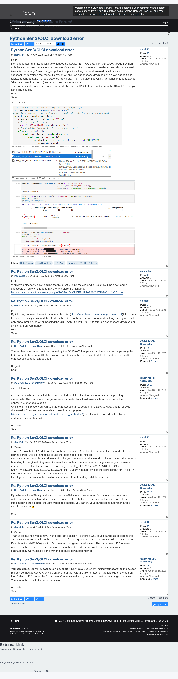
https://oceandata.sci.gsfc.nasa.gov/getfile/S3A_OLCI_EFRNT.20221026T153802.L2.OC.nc (66, 292)
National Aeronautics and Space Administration (27, 634)
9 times (154, 361)
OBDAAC (59, 263)
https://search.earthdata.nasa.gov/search (95, 314)
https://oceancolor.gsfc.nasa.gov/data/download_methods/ (46, 414)
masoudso (146, 271)
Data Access (26, 263)
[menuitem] (97, 621)
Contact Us (164, 626)
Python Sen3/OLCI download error (47, 38)
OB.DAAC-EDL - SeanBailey (148, 342)
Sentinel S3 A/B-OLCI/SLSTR (82, 263)
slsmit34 (144, 49)
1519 (149, 348)
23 (148, 275)
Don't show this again (19, 35)
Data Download (43, 263)
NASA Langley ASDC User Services (31, 631)
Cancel (37, 671)
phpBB (140, 628)
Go (47, 671)
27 (148, 53)
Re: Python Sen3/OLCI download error (42, 272)
